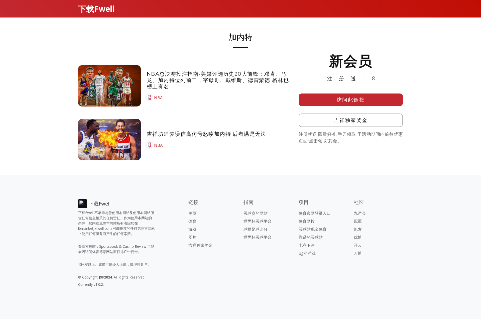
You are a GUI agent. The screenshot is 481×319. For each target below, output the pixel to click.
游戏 (192, 229)
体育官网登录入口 (315, 213)
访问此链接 (351, 99)
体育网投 (307, 221)
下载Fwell (96, 8)
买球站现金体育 (313, 229)
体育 (192, 221)
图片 (192, 237)
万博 (358, 253)
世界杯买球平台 (258, 221)
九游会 (360, 213)
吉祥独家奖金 (351, 120)
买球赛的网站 (256, 213)
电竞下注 (307, 245)
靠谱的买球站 (311, 237)
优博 (358, 237)
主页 (192, 213)
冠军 (358, 221)
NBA (158, 97)
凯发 (358, 229)
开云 (358, 245)
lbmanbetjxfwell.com (95, 228)
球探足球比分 (256, 229)
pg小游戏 (307, 253)
